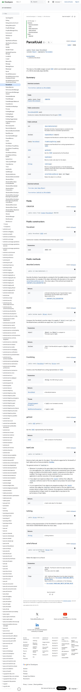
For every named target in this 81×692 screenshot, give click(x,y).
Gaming (35, 640)
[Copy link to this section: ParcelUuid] (35, 227)
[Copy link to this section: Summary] (36, 78)
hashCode (48, 157)
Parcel (56, 174)
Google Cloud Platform (29, 676)
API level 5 (73, 41)
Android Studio (68, 2)
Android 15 (55, 645)
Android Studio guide (65, 644)
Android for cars (45, 651)
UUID (52, 69)
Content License (67, 601)
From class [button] (36, 188)
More (18, 2)
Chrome (25, 671)
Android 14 (55, 648)
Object (34, 52)
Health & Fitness (35, 647)
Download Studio (64, 654)
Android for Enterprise (26, 645)
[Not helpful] (74, 16)
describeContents (50, 126)
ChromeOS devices (45, 648)
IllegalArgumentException (33, 404)
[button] (10, 224)
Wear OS (44, 644)
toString (47, 164)
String (54, 141)
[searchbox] (10, 13)
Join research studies (74, 654)
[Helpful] (72, 16)
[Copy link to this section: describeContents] (41, 265)
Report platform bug (74, 641)
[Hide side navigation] (19, 689)
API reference (6, 8)
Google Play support (74, 650)
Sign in (77, 2)
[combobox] (38, 1)
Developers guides (64, 648)
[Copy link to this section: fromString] (36, 357)
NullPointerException (34, 409)
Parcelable (48, 52)
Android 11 (54, 655)
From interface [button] (39, 88)
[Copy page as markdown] (48, 42)
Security (25, 648)
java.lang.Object (30, 56)
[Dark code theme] (75, 211)
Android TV (45, 655)
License (30, 684)
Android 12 (55, 653)
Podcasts (25, 658)
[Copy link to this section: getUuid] (33, 417)
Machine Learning (35, 643)
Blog (24, 656)
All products (26, 678)
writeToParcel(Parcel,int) (35, 281)
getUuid (47, 150)
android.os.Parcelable (44, 88)
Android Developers (31, 16)
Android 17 (55, 640)
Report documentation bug (75, 646)
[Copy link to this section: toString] (34, 511)
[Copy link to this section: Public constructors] (46, 222)
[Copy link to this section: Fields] (33, 201)
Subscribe (61, 688)
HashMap (51, 462)
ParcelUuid (36, 101)
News (24, 653)
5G (33, 657)
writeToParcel (49, 174)
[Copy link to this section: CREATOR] (35, 207)
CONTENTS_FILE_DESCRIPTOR (35, 283)
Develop (39, 16)
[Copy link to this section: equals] (32, 308)
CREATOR (47, 99)
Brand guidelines (38, 684)
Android (25, 642)
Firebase (25, 673)
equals (47, 134)
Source (25, 651)
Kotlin (69, 45)
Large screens (46, 642)
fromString (48, 141)
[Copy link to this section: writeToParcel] (38, 544)
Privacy (34, 654)
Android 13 (55, 650)
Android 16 (55, 643)
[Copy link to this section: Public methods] (42, 259)
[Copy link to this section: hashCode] (35, 448)
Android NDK (65, 657)
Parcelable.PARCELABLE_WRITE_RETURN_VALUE (60, 583)
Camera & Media (35, 651)
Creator (30, 101)
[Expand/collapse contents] (36, 21)
